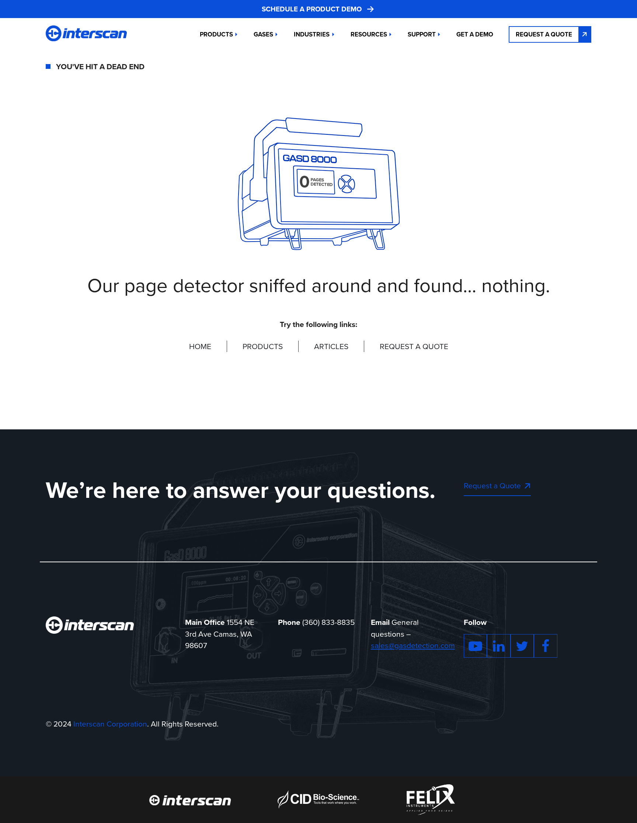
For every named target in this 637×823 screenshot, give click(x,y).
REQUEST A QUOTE (414, 346)
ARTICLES (331, 346)
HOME (200, 346)
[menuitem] (475, 34)
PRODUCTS (263, 346)
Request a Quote (544, 34)
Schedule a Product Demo (312, 9)
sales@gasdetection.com (413, 645)
